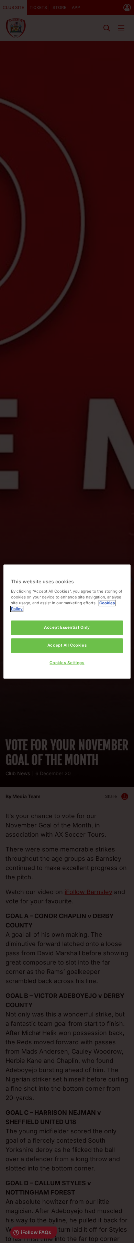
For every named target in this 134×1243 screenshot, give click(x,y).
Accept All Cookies (67, 645)
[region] (67, 621)
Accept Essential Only (67, 627)
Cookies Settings (66, 662)
